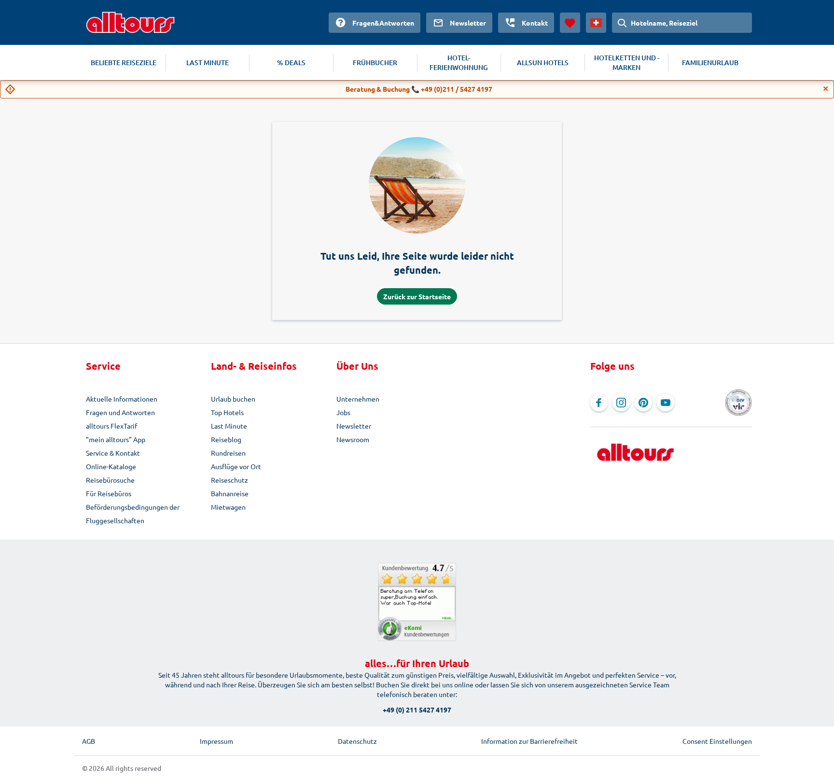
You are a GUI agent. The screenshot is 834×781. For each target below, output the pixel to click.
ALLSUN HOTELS (543, 62)
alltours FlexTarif (111, 425)
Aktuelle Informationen (121, 398)
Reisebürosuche (110, 479)
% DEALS (291, 62)
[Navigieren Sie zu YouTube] (665, 402)
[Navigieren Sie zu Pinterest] (643, 402)
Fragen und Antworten (120, 412)
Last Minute (229, 425)
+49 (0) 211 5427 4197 (417, 709)
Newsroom (352, 439)
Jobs (343, 412)
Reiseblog (226, 439)
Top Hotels (227, 412)
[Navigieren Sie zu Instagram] (621, 402)
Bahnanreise (230, 493)
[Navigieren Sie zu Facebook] (599, 402)
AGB (88, 741)
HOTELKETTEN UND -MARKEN (626, 62)
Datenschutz (357, 741)
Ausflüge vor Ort (236, 466)
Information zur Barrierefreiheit (529, 741)
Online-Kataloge (111, 466)
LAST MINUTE (207, 62)
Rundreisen (228, 452)
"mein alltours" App (115, 439)
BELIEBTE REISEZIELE (123, 62)
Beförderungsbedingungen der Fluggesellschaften (133, 513)
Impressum (216, 741)
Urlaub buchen (233, 398)
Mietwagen (228, 506)
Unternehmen (357, 398)
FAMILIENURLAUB (710, 62)
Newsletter (353, 425)
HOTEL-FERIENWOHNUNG (459, 62)
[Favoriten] (570, 23)
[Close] (826, 89)
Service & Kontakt (113, 452)
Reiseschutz (229, 479)
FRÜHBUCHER (375, 62)
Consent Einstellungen (717, 741)
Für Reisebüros (108, 493)
